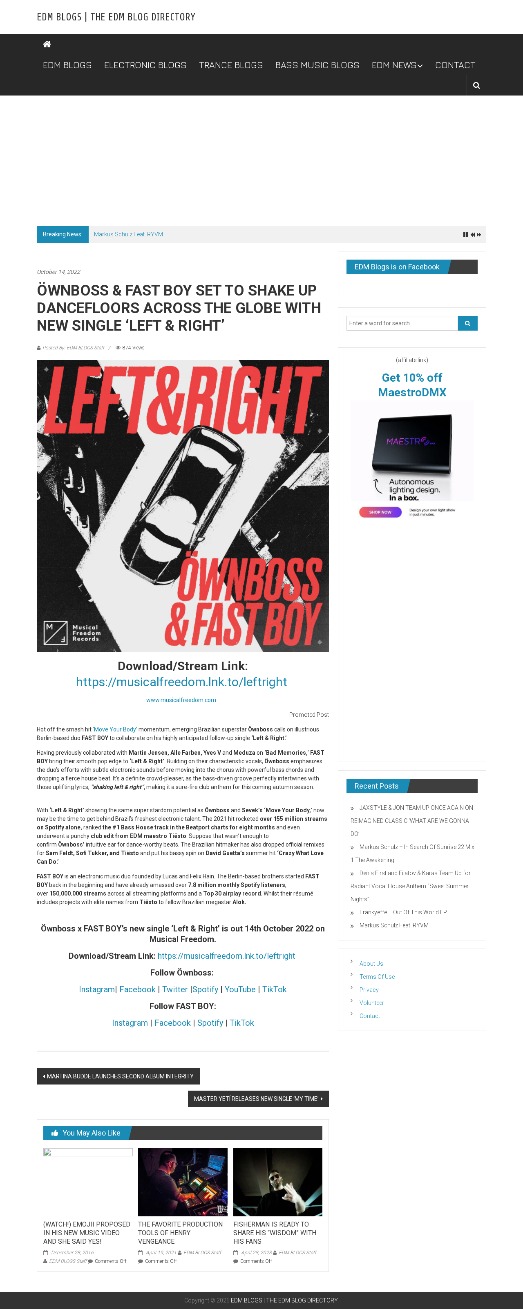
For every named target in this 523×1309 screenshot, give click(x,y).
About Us (371, 963)
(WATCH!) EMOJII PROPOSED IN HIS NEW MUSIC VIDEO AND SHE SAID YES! (86, 1232)
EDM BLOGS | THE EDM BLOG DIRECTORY (116, 17)
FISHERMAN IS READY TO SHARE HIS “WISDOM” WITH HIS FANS (274, 1232)
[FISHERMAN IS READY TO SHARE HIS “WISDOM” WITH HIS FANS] (277, 1181)
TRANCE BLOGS (231, 65)
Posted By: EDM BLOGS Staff (73, 348)
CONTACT (455, 65)
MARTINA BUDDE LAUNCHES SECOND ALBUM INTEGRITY (120, 1076)
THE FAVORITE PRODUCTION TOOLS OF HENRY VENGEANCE (180, 1232)
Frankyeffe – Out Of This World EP (403, 912)
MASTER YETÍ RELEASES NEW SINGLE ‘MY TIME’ (256, 1099)
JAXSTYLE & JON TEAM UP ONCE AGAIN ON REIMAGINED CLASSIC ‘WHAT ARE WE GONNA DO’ (412, 821)
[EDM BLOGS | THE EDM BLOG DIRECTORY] (47, 44)
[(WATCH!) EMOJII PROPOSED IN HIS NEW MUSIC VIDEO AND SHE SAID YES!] (87, 1181)
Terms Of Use (377, 976)
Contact (370, 1016)
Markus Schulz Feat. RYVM (128, 234)
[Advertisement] (261, 157)
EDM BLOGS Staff (68, 1261)
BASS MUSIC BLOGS (317, 65)
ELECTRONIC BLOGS (145, 65)
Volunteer (372, 1003)
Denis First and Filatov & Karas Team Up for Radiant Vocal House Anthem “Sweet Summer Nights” (411, 886)
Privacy (369, 990)
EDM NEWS (394, 65)
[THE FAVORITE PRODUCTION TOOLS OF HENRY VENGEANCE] (182, 1181)
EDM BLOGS (67, 65)
